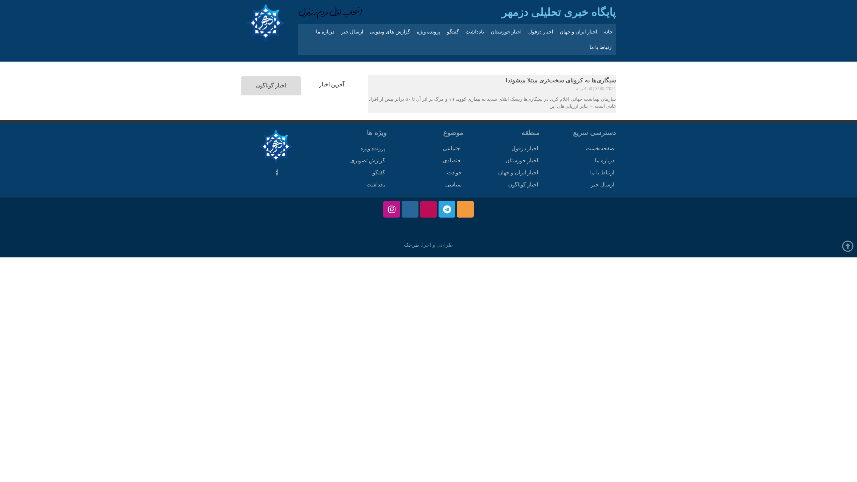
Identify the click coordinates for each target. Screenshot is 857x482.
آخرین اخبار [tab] (331, 84)
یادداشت (475, 31)
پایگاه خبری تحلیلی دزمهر (559, 12)
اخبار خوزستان (506, 31)
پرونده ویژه (428, 31)
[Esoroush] (410, 209)
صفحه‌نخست (600, 148)
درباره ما (325, 31)
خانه (608, 31)
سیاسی (453, 184)
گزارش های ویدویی (390, 31)
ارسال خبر (352, 31)
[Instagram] (391, 209)
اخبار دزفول (540, 31)
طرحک (411, 245)
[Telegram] (447, 209)
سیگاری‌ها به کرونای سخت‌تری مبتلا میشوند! (560, 80)
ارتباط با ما (601, 47)
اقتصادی (452, 160)
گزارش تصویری (367, 160)
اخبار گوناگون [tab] (271, 85)
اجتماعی (452, 148)
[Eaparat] (428, 209)
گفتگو (453, 31)
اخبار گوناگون (523, 184)
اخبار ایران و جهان (578, 31)
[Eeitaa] (465, 209)
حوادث (454, 172)
